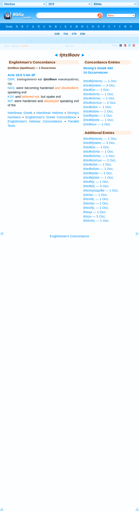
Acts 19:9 (15, 75)
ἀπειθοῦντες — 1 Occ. (99, 98)
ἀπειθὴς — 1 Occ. (96, 182)
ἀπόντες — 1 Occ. (96, 220)
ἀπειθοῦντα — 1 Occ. (98, 94)
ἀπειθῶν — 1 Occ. (96, 90)
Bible (6, 46)
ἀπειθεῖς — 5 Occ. (96, 186)
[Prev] (4, 242)
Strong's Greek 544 (98, 68)
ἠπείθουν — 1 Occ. (97, 124)
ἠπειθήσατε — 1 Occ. (98, 120)
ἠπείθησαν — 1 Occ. (98, 115)
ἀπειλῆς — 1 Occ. (96, 208)
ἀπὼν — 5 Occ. (94, 216)
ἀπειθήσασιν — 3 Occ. (99, 85)
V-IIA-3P (29, 75)
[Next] (134, 242)
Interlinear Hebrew (49, 113)
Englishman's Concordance (69, 236)
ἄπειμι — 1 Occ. (94, 212)
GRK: (12, 79)
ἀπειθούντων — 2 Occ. (99, 102)
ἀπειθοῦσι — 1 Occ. (97, 107)
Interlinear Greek (20, 113)
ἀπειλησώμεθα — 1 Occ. (101, 190)
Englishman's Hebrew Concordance (35, 121)
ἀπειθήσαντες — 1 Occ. (100, 81)
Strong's (16, 46)
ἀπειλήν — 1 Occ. (96, 203)
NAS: (11, 88)
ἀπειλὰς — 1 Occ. (96, 199)
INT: (10, 101)
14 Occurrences (95, 72)
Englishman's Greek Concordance (50, 117)
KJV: (11, 96)
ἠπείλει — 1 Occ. (95, 195)
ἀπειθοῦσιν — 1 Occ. (98, 111)
